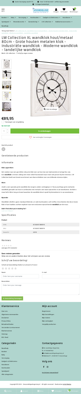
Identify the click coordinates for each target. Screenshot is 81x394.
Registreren (46, 311)
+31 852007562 (48, 350)
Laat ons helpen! (7, 211)
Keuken (4, 17)
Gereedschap (33, 22)
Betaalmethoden (8, 324)
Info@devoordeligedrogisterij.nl (54, 353)
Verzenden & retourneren (11, 327)
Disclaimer (5, 318)
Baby (12, 17)
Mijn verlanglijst (47, 321)
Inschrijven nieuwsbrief (50, 372)
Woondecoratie (18, 22)
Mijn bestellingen (48, 314)
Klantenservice (7, 331)
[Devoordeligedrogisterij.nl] (40, 10)
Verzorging (22, 17)
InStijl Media (67, 384)
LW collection (10, 53)
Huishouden (34, 17)
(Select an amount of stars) (19, 265)
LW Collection (46, 22)
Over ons (5, 311)
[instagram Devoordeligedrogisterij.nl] (47, 367)
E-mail (44, 272)
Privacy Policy (6, 321)
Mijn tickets (46, 318)
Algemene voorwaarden (10, 314)
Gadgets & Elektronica (50, 17)
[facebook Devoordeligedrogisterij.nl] (43, 367)
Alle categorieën (7, 374)
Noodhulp (5, 26)
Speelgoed (5, 22)
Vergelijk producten (49, 324)
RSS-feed (5, 337)
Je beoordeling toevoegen (12, 298)
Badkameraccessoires (63, 22)
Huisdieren (66, 17)
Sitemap (4, 334)
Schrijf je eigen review (25, 53)
